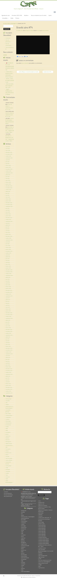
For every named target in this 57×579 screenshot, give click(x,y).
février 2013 (8, 383)
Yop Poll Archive (41, 567)
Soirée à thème (9, 460)
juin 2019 (7, 258)
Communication (9, 415)
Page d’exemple (41, 557)
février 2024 (8, 182)
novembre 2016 (9, 314)
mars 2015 (8, 344)
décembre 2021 (9, 217)
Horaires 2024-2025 (41, 534)
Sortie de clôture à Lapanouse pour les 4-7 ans (9, 114)
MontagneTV (14, 23)
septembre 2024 (9, 172)
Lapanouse (8, 436)
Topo (7, 475)
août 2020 (8, 242)
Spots (50, 15)
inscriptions (8, 432)
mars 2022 (8, 212)
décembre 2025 (9, 152)
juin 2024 (7, 176)
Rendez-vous (8, 452)
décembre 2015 (9, 329)
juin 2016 (7, 322)
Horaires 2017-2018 (41, 526)
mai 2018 (7, 281)
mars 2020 (8, 245)
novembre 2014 (9, 350)
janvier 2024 (8, 184)
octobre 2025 (8, 156)
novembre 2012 (9, 389)
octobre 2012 (8, 391)
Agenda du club (6, 15)
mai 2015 (7, 340)
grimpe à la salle (41, 523)
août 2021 (8, 223)
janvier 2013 (8, 385)
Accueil (4, 23)
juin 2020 (7, 243)
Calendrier (40, 514)
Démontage (8, 421)
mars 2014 (8, 365)
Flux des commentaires (8, 494)
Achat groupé (8, 398)
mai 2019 (7, 260)
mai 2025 (7, 163)
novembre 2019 (9, 251)
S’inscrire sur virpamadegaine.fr (44, 561)
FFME (7, 428)
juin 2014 (7, 359)
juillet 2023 (8, 191)
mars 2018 (8, 284)
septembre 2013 (9, 374)
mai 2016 (7, 324)
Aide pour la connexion (42, 505)
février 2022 (8, 214)
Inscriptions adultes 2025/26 (43, 543)
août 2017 (8, 297)
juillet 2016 (8, 320)
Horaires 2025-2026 (17, 15)
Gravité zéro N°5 (48, 71)
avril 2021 (8, 230)
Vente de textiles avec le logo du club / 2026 (9, 85)
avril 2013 (8, 381)
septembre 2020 (9, 240)
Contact (5, 54)
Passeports (8, 449)
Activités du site (41, 502)
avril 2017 (8, 305)
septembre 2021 (9, 221)
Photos (17, 18)
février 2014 (8, 367)
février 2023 (8, 199)
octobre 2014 (8, 352)
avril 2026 (8, 148)
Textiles (7, 473)
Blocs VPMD (8, 413)
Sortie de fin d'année (25, 557)
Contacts (7, 419)
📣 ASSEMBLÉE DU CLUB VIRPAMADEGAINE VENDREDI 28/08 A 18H (9, 66)
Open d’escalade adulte (42, 555)
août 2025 (8, 159)
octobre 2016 (8, 316)
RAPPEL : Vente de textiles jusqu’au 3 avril (9, 80)
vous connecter (25, 63)
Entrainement (8, 423)
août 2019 (8, 255)
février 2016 (8, 327)
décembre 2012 (9, 387)
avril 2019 (8, 262)
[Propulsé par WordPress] (21, 577)
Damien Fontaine (45, 30)
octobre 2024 (8, 171)
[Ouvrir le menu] (55, 12)
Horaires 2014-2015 (41, 525)
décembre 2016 (9, 312)
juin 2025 (7, 161)
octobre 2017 (8, 294)
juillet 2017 (8, 299)
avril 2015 (8, 342)
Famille (7, 426)
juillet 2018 (8, 277)
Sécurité (7, 456)
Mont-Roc (8, 439)
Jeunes (7, 434)
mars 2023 (8, 197)
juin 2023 (7, 193)
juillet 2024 (8, 174)
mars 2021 (8, 232)
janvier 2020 (8, 249)
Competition (8, 417)
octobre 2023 (8, 189)
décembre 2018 (9, 269)
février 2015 (8, 346)
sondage (40, 564)
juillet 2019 (8, 256)
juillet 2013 (8, 376)
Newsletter (40, 554)
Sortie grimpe (8, 465)
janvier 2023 (8, 200)
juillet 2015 (8, 337)
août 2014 (8, 355)
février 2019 (8, 266)
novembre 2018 (9, 271)
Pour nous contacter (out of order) (44, 560)
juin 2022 (7, 208)
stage (7, 467)
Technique (8, 471)
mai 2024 (7, 178)
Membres (40, 552)
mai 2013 (7, 380)
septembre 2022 (9, 206)
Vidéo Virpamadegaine (25, 571)
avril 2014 (8, 363)
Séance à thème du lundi (43, 563)
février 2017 (8, 309)
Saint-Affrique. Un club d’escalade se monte (28, 71)
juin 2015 (7, 339)
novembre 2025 (9, 154)
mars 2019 (8, 264)
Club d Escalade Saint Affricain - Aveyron (27, 575)
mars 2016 (8, 325)
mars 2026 (8, 150)
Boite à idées (40, 513)
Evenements (8, 424)
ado (6, 402)
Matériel (7, 438)
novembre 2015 (9, 331)
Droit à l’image (41, 522)
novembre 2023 (9, 187)
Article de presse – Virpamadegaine (27, 516)
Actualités (5, 18)
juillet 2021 (8, 225)
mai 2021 (7, 228)
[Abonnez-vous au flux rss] (4, 576)
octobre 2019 (8, 253)
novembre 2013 (9, 370)
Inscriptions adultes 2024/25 (43, 541)
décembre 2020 (9, 236)
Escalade (38, 30)
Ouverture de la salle (25, 545)
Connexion (8, 38)
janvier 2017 (8, 311)
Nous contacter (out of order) (38, 15)
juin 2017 (7, 301)
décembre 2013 (9, 368)
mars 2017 (8, 307)
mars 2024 (8, 180)
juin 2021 (7, 227)
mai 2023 (7, 195)
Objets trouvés (9, 443)
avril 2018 (8, 283)
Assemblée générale (25, 518)
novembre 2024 (9, 169)
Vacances (8, 477)
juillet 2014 (8, 357)
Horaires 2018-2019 (41, 528)
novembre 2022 (9, 204)
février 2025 (8, 165)
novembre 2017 (9, 292)
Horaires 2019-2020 (41, 529)
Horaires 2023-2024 (41, 532)
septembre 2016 (9, 318)
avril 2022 (8, 210)
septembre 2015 (9, 335)
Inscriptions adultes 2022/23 (43, 538)
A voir (39, 500)
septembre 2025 (9, 158)
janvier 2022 (8, 215)
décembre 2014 (9, 348)
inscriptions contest (42, 548)
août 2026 (8, 146)
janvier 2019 (8, 268)
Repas (7, 454)
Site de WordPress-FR (8, 496)
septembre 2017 (9, 296)
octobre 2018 (8, 273)
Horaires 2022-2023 (41, 531)
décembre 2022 (9, 202)
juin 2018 (7, 279)
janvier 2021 (8, 234)
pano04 (39, 558)
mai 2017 (7, 303)
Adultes (26, 15)
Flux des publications (8, 493)
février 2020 (8, 247)
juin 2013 (7, 378)
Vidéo (11, 18)
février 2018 (8, 286)
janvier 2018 (8, 288)
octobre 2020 (8, 238)
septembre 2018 (9, 275)
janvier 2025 (8, 167)
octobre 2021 (8, 219)
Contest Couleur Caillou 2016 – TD (44, 517)
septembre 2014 (9, 353)
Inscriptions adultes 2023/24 (43, 540)
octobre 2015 (8, 333)
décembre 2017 (9, 290)
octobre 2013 (8, 372)
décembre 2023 (9, 186)
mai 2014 (7, 361)
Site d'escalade (9, 458)
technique (8, 469)
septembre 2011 (9, 393)
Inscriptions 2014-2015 (42, 537)
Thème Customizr (32, 577)
